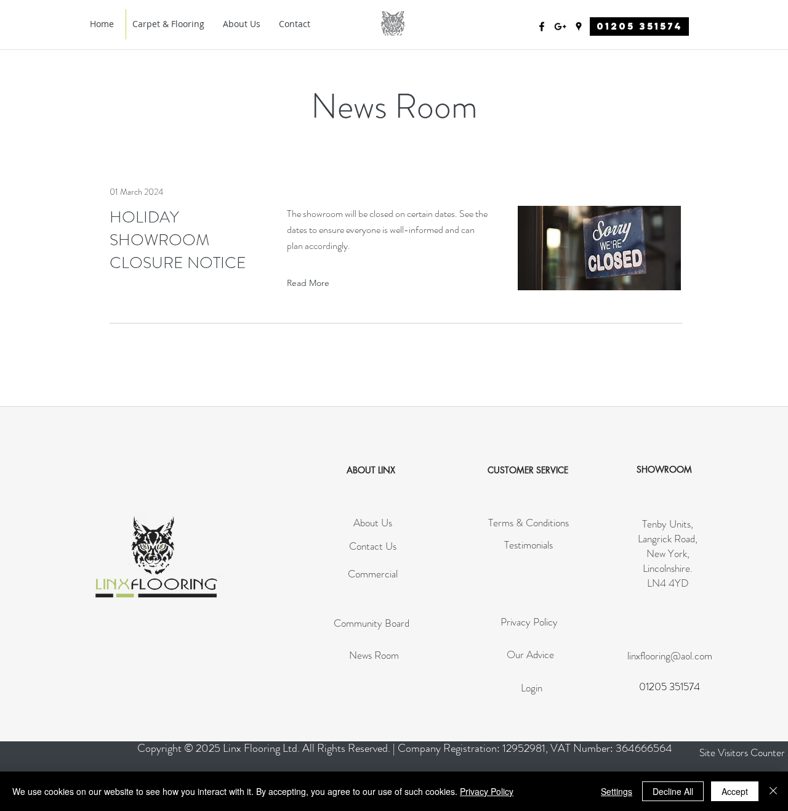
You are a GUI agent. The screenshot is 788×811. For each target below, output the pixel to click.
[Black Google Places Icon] (579, 26)
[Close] (773, 791)
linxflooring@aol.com (669, 655)
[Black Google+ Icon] (560, 26)
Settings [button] (616, 791)
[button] (742, 752)
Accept (735, 791)
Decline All (673, 791)
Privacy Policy (486, 791)
